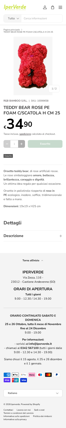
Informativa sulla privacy (15, 419)
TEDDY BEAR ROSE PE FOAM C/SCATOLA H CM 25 (28, 32)
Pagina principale (12, 30)
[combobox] (33, 18)
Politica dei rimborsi (42, 416)
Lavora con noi (24, 409)
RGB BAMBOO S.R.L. (15, 100)
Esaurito (45, 143)
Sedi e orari (39, 409)
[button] (52, 7)
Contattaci (8, 409)
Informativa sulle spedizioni (17, 416)
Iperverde (15, 404)
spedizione (25, 134)
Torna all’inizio (31, 260)
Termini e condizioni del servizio (19, 413)
